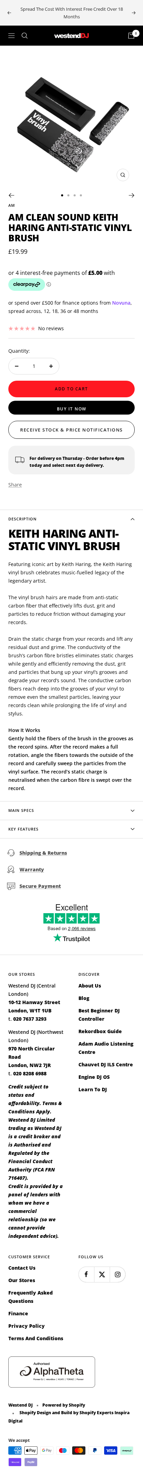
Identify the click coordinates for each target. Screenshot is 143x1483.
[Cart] (131, 36)
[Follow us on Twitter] (102, 1274)
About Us (89, 985)
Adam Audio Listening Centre (105, 1047)
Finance (18, 1313)
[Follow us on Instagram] (117, 1274)
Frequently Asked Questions (30, 1296)
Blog (83, 998)
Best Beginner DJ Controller (99, 1014)
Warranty (31, 869)
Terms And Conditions (35, 1338)
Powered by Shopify (63, 1405)
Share (15, 484)
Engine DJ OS (94, 1077)
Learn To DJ (92, 1089)
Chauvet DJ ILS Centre (105, 1064)
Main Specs (21, 810)
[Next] (132, 195)
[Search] (25, 36)
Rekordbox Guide (100, 1031)
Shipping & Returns (43, 853)
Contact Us (21, 1267)
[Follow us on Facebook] (86, 1274)
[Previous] (11, 195)
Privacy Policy (26, 1326)
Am (11, 205)
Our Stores (21, 1280)
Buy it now (71, 409)
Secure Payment (40, 886)
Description (22, 518)
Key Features (23, 829)
